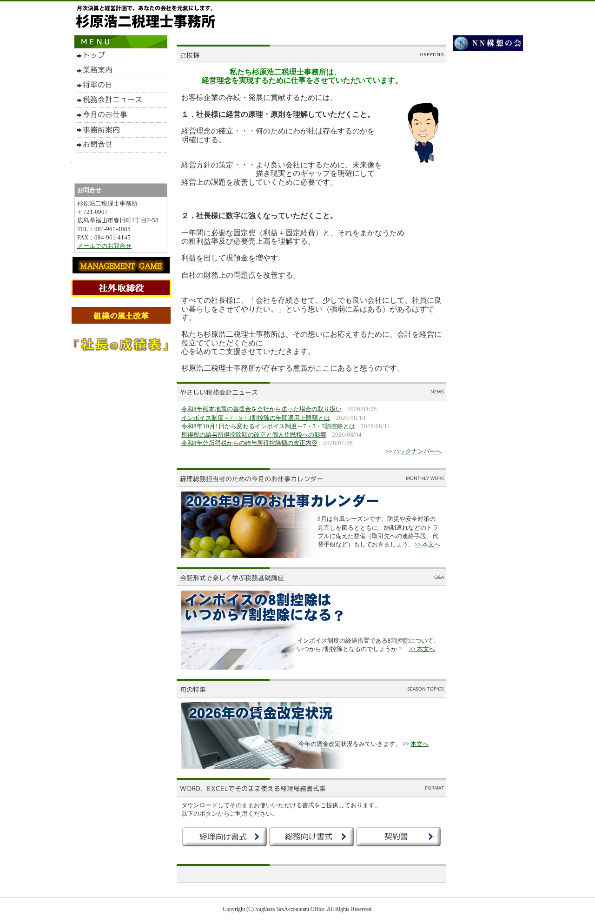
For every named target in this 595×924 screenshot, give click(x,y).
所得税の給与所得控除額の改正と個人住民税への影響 (253, 434)
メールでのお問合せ (104, 245)
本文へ (419, 743)
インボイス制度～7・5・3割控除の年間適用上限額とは (255, 417)
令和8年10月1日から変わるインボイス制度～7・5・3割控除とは (268, 426)
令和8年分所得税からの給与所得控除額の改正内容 (249, 442)
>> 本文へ (427, 544)
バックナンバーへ (417, 451)
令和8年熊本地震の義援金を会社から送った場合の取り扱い (261, 408)
